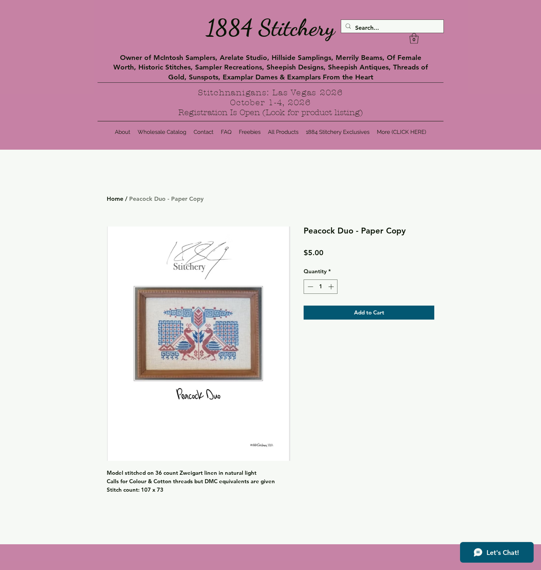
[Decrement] (310, 286)
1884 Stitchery (270, 28)
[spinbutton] (321, 286)
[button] (414, 38)
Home (115, 198)
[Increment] (332, 286)
